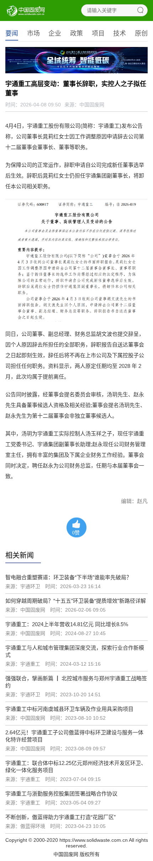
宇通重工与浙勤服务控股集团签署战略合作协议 (61, 794)
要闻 (11, 33)
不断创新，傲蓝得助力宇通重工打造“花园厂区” (60, 817)
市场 (33, 33)
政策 (76, 33)
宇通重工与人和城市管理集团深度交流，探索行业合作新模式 (74, 651)
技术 (119, 33)
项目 (98, 33)
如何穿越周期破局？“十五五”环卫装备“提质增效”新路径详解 (75, 601)
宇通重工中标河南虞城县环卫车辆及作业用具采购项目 (69, 709)
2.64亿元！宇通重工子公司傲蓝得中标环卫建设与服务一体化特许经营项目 (74, 736)
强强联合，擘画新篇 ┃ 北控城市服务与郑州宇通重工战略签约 (76, 681)
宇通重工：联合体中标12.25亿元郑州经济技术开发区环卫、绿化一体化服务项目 (75, 766)
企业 (54, 33)
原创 (141, 33)
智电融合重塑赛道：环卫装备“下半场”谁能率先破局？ (68, 577)
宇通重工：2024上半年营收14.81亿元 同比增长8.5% (66, 624)
